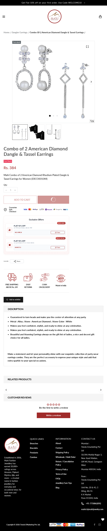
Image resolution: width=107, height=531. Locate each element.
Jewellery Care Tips (64, 483)
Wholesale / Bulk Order (66, 457)
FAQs (58, 478)
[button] (53, 115)
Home (6, 32)
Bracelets (34, 448)
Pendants (34, 452)
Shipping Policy (62, 452)
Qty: (5, 185)
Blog (57, 487)
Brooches (34, 443)
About (58, 443)
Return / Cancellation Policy (65, 463)
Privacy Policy (62, 469)
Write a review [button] (53, 415)
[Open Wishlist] (103, 519)
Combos (33, 457)
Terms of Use (61, 474)
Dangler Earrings (19, 32)
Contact (59, 448)
